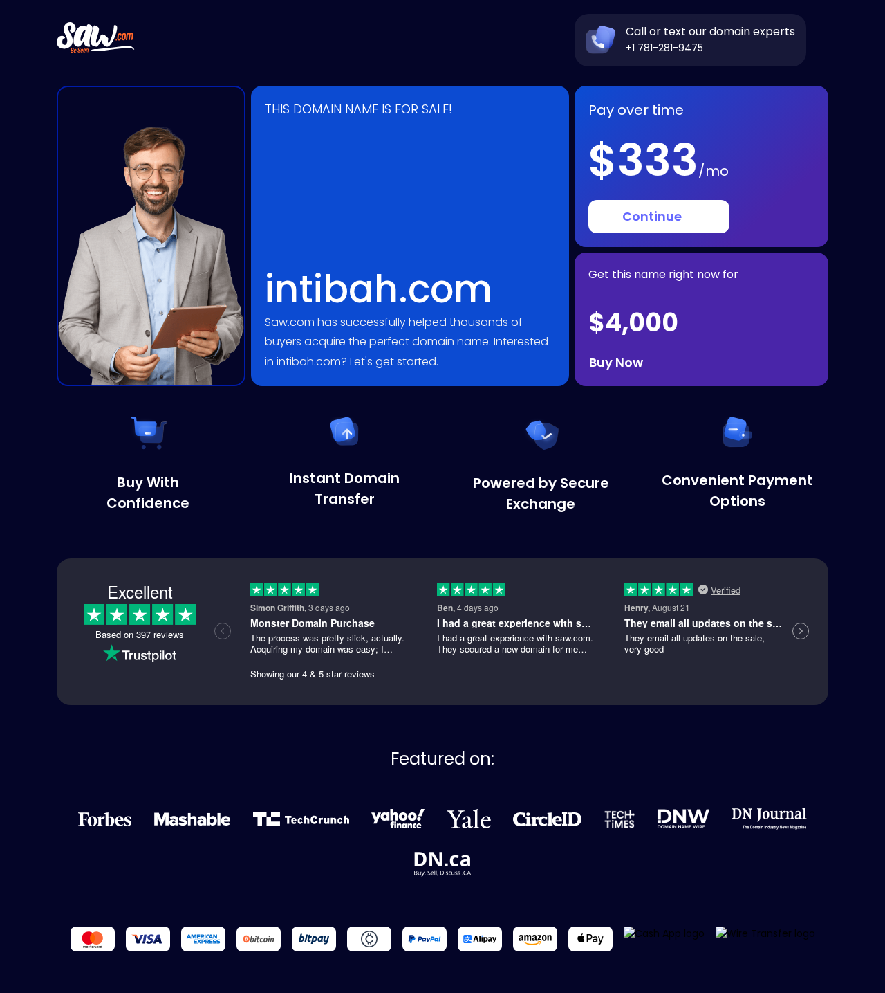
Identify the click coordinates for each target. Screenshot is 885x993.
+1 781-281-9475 (664, 48)
